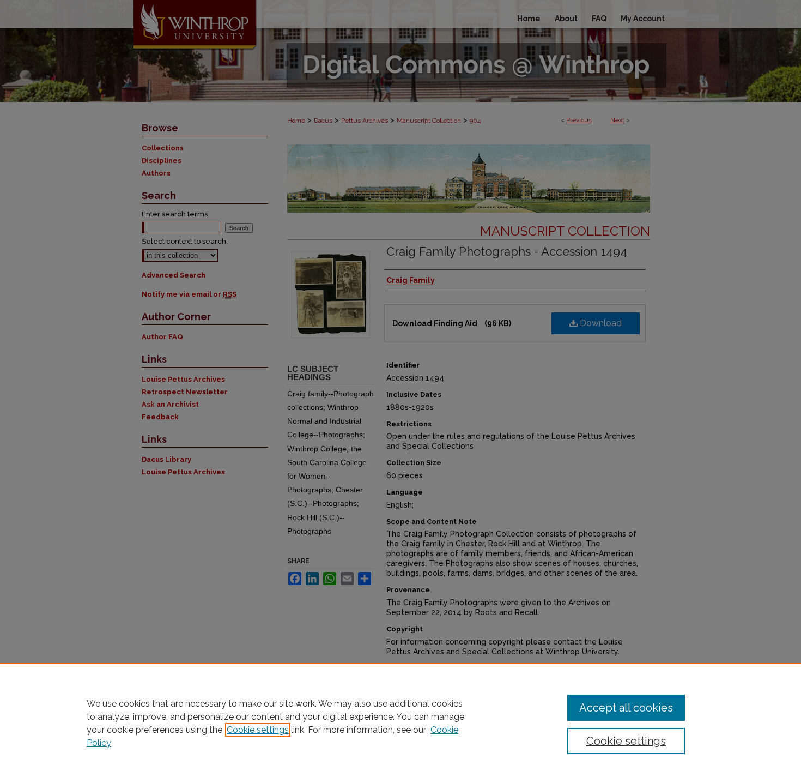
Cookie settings (258, 730)
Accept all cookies (626, 707)
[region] (400, 723)
